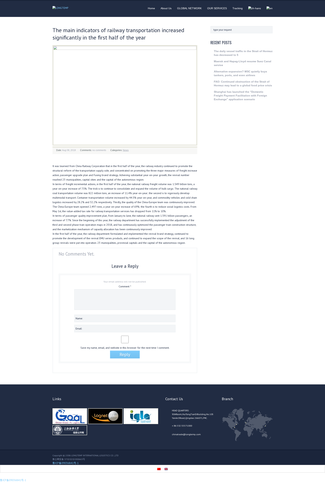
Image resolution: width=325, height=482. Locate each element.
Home (151, 8)
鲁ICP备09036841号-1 (65, 463)
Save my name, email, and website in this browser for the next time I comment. (124, 347)
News (126, 150)
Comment (125, 286)
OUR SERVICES (217, 8)
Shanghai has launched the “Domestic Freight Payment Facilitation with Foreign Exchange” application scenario (240, 95)
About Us (166, 8)
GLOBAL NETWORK (189, 8)
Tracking (237, 8)
